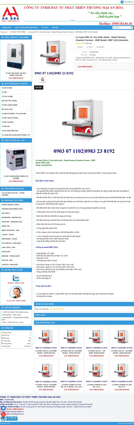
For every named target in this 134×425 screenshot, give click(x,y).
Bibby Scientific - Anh (10, 230)
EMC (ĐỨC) (6, 213)
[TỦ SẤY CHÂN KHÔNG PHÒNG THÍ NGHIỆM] (16, 159)
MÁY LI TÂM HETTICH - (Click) (13, 322)
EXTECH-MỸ (6, 252)
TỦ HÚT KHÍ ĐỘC (8, 122)
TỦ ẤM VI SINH (7, 88)
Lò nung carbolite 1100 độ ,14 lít (96, 386)
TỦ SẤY (4, 92)
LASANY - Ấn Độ (8, 234)
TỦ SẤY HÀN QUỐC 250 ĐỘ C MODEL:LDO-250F (16, 74)
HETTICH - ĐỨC (7, 260)
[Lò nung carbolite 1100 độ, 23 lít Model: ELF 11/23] (71, 372)
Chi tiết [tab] (39, 87)
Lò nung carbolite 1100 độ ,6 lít (122, 386)
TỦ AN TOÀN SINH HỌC (10, 131)
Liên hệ (55, 27)
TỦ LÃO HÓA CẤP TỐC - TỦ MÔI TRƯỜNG (13, 194)
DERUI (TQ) (6, 226)
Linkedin (101, 47)
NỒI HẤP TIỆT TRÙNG (9, 101)
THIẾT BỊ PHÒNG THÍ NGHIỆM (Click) (15, 312)
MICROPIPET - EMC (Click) (12, 315)
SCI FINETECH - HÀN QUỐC (11, 243)
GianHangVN (130, 423)
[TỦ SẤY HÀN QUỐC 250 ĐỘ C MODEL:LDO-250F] (16, 56)
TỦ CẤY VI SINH (7, 96)
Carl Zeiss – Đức (8, 247)
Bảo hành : (84, 55)
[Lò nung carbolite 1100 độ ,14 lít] (97, 372)
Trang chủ (6, 27)
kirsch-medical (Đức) (10, 204)
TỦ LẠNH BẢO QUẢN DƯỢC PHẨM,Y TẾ (16, 135)
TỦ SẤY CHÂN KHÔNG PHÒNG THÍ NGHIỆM (16, 177)
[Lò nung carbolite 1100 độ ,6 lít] (122, 372)
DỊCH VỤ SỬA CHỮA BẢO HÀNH (26, 27)
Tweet (90, 47)
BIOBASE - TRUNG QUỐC (11, 256)
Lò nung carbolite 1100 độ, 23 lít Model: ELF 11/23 (71, 386)
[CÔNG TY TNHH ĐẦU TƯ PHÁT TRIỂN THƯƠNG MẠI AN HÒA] (67, 25)
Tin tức (45, 27)
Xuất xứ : (85, 52)
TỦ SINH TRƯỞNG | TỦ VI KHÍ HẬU (14, 113)
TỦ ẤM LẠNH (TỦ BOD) (10, 118)
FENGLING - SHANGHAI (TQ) (12, 222)
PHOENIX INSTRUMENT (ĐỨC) (12, 209)
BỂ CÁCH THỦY (7, 109)
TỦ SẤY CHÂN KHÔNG (9, 105)
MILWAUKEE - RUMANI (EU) (11, 217)
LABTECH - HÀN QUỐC (10, 264)
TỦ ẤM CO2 (6, 126)
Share (80, 47)
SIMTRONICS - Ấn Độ (9, 239)
